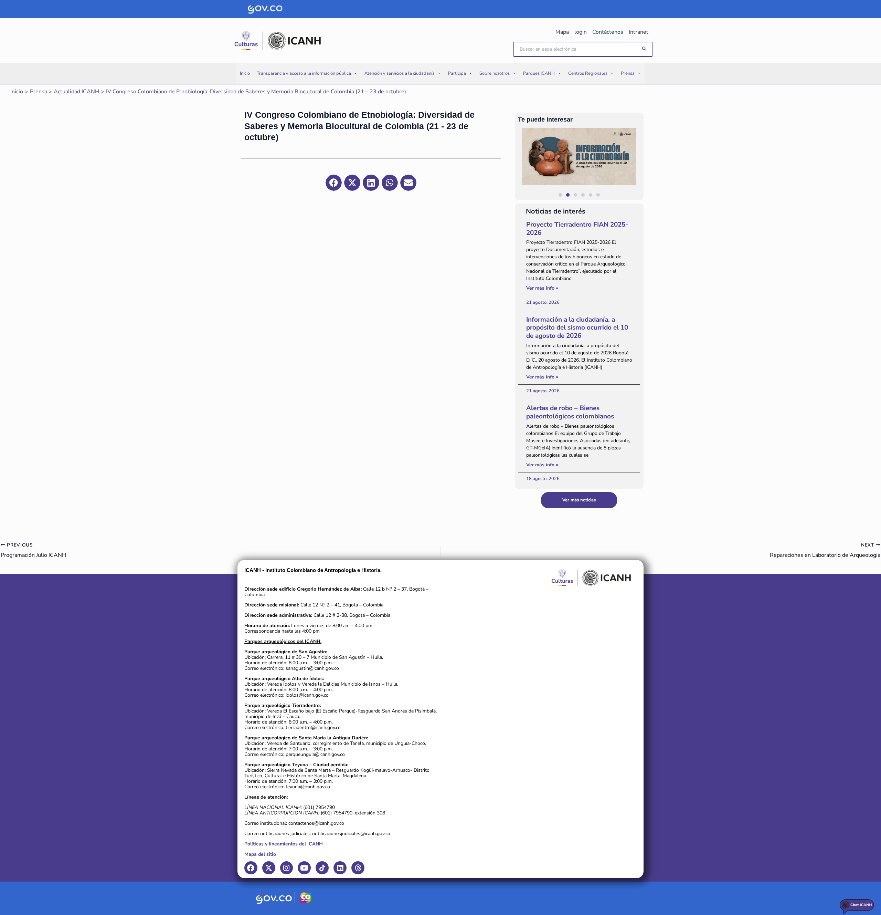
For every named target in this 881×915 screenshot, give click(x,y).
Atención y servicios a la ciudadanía (399, 73)
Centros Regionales (587, 73)
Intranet (638, 32)
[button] (644, 49)
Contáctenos (607, 32)
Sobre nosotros (494, 73)
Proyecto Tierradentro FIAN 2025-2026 (577, 228)
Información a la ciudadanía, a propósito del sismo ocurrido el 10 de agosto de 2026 (577, 328)
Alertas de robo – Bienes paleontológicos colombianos (570, 412)
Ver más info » (542, 288)
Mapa (562, 32)
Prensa (628, 73)
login (580, 32)
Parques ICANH (539, 73)
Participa (457, 73)
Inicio (245, 73)
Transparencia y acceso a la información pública (304, 73)
